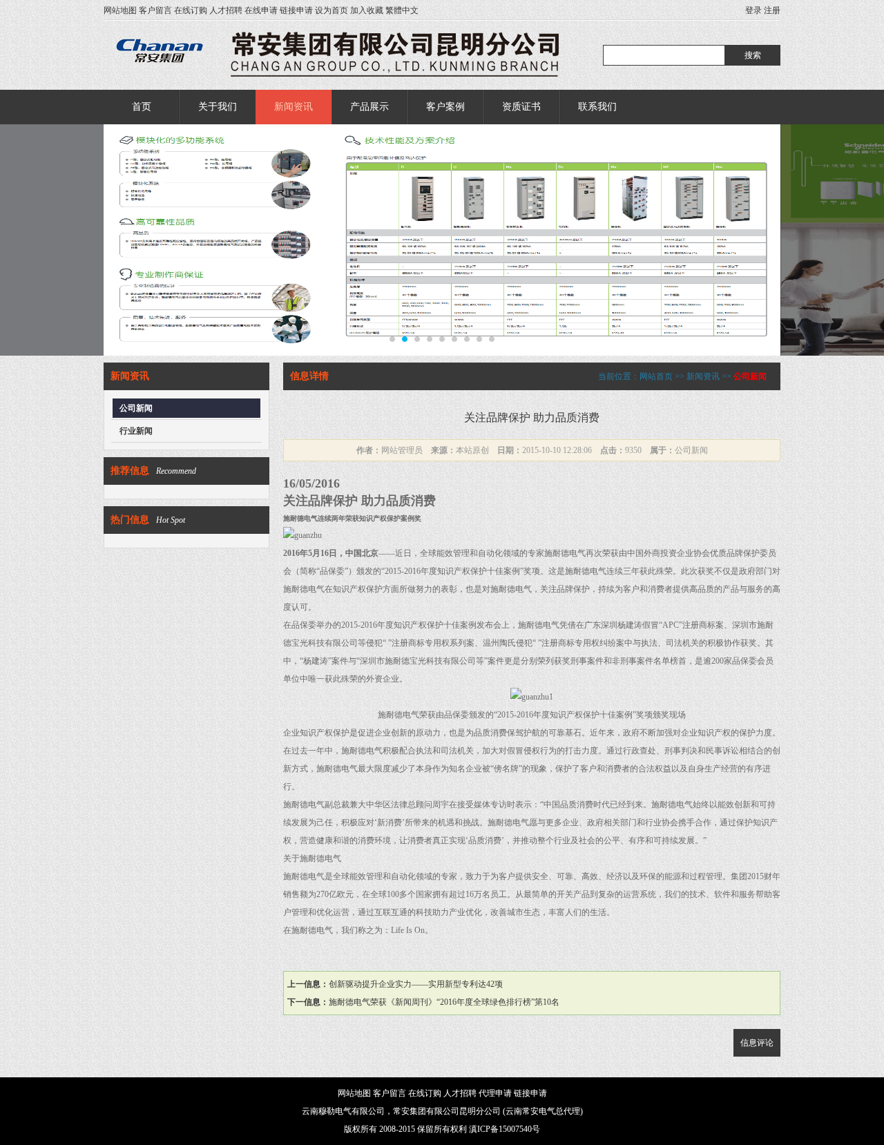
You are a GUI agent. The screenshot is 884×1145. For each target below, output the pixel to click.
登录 (753, 10)
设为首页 (331, 10)
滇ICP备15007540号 (504, 1129)
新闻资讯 (293, 107)
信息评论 (757, 1043)
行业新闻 (136, 431)
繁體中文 (402, 10)
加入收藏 (366, 10)
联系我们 (597, 107)
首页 (141, 107)
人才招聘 (225, 10)
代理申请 (495, 1093)
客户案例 (445, 107)
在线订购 (190, 10)
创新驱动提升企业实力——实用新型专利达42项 (416, 984)
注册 (772, 10)
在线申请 (261, 10)
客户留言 (155, 10)
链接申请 (296, 10)
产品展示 (369, 107)
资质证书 (521, 107)
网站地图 (120, 10)
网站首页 (656, 376)
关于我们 (217, 107)
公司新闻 (136, 408)
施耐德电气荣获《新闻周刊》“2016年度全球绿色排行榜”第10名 (444, 1002)
